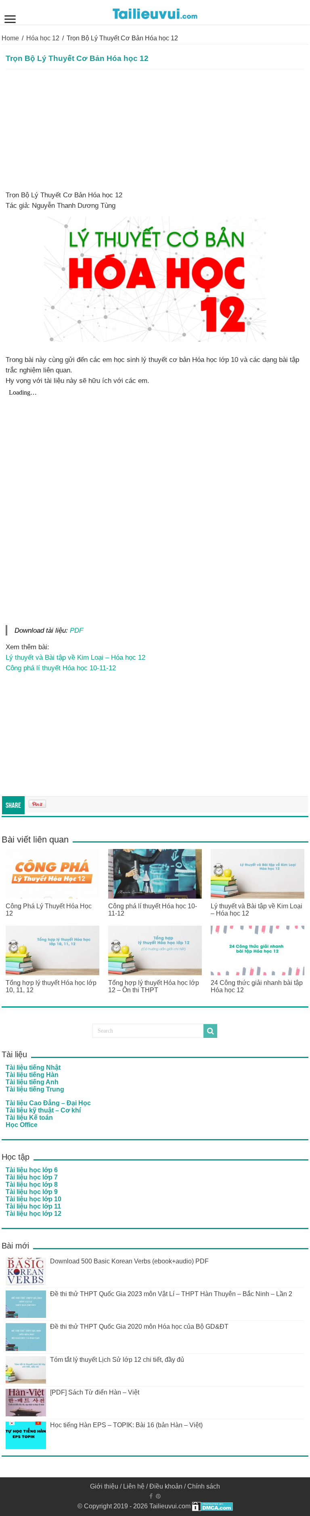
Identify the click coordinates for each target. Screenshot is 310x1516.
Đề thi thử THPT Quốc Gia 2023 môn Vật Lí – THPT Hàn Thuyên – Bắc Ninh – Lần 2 (171, 1293)
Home (10, 38)
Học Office (22, 1124)
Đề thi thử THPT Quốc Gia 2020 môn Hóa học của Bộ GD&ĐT (139, 1326)
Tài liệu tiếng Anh (32, 1082)
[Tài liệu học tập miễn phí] (155, 12)
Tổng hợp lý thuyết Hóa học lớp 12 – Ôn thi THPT (153, 986)
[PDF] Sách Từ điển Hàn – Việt (94, 1392)
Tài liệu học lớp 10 (33, 1199)
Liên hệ (134, 1486)
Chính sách (203, 1486)
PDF (76, 630)
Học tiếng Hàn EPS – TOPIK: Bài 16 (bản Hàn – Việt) (126, 1425)
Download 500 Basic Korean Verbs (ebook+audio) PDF (129, 1261)
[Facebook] (151, 1496)
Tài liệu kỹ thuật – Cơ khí (43, 1110)
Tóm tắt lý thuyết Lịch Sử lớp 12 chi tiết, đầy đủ (117, 1359)
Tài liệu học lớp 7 (32, 1177)
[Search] (210, 1031)
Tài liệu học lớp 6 (32, 1170)
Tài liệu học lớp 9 (32, 1191)
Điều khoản (165, 1486)
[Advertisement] (155, 129)
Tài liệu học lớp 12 (33, 1213)
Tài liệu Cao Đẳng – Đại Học (48, 1103)
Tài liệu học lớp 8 (32, 1184)
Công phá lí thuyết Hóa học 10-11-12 (61, 668)
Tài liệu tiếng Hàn (32, 1074)
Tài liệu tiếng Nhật (33, 1067)
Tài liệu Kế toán (29, 1117)
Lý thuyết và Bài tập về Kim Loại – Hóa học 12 (75, 657)
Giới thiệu (104, 1486)
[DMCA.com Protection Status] (212, 1506)
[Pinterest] (158, 1496)
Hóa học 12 (42, 38)
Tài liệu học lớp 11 (33, 1206)
